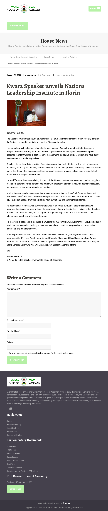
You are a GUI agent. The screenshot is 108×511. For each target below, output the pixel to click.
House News (12, 432)
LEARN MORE (15, 489)
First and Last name (15, 320)
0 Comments (45, 75)
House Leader (12, 457)
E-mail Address (13, 331)
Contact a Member (14, 435)
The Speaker (12, 450)
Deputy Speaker (13, 453)
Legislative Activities (65, 75)
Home (9, 421)
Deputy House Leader (15, 461)
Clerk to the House (14, 468)
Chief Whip (11, 464)
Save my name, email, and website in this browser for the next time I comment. (42, 353)
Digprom (66, 503)
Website (10, 342)
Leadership (11, 446)
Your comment (13, 289)
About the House (14, 428)
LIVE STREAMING (17, 26)
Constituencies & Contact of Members (22, 471)
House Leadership (14, 425)
